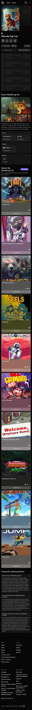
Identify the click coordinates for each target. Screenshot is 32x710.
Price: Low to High (23, 50)
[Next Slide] (28, 105)
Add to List (6, 45)
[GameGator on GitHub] (12, 698)
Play (15, 45)
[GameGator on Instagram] (2, 698)
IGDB (20, 706)
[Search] (25, 2)
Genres (4, 133)
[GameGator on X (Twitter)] (8, 698)
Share (28, 45)
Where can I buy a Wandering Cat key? (11, 575)
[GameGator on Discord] (10, 698)
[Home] (2, 2)
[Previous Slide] (3, 105)
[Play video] (16, 105)
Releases (4, 155)
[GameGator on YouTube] (6, 698)
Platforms (4, 144)
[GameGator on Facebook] (4, 698)
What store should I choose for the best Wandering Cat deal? (14, 614)
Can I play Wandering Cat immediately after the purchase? (13, 596)
